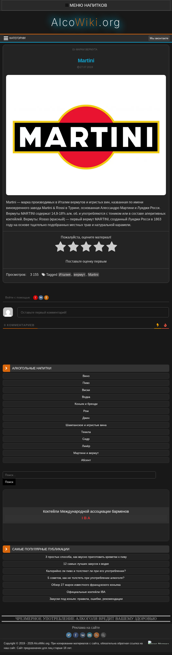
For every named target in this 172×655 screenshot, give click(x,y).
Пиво (86, 382)
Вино (86, 376)
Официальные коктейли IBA (86, 592)
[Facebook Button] (75, 635)
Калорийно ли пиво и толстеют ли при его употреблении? (86, 571)
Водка (86, 397)
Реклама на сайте (86, 627)
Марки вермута (86, 49)
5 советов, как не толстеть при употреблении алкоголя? (86, 577)
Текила (86, 432)
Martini (86, 60)
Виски (86, 390)
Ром (86, 411)
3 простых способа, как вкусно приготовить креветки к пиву (86, 556)
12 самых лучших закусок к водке (86, 563)
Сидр (86, 439)
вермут (79, 274)
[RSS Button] (96, 635)
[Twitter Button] (69, 635)
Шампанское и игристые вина (86, 425)
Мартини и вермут (86, 453)
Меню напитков (88, 5)
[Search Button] (103, 635)
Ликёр (86, 446)
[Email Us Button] (89, 635)
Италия (64, 274)
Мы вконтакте (159, 38)
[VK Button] (82, 635)
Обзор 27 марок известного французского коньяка (86, 584)
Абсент (86, 460)
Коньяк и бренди (86, 403)
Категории (17, 38)
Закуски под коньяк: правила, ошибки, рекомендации (86, 598)
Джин (86, 418)
